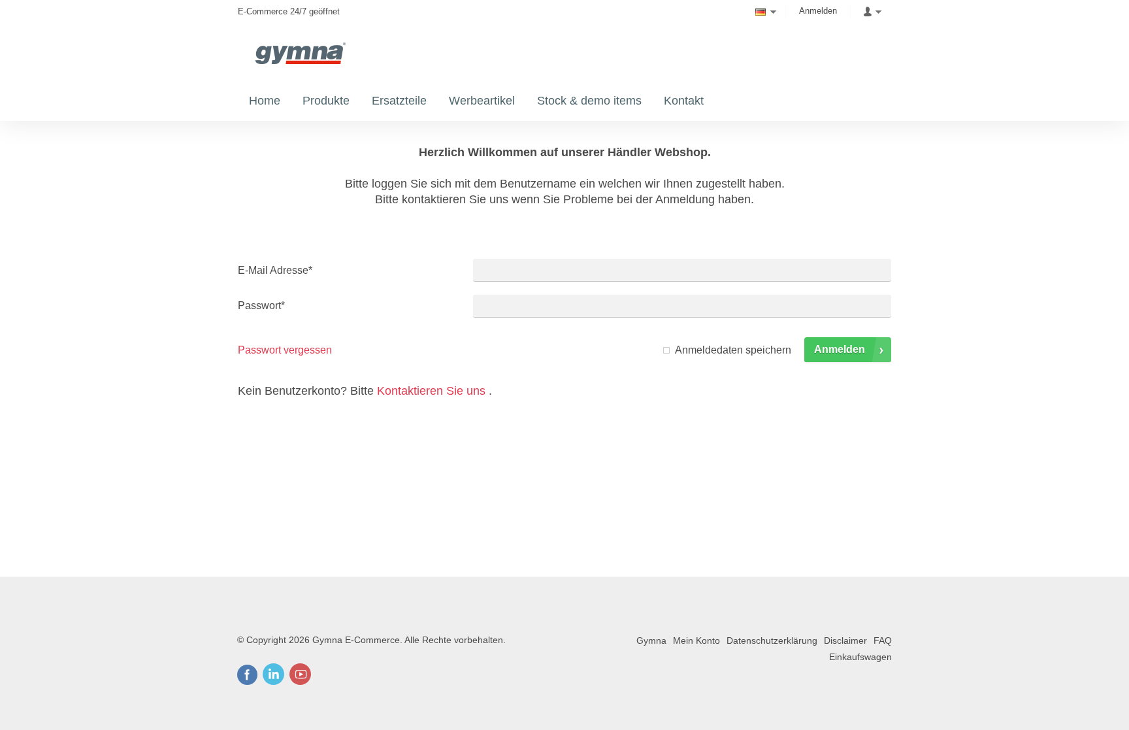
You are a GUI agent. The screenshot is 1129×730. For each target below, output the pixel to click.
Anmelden (818, 11)
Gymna (651, 640)
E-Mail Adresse (275, 270)
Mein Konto (696, 640)
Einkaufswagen (860, 657)
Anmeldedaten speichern (733, 350)
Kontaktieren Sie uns (431, 390)
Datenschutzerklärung (772, 640)
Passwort (261, 305)
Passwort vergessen (285, 350)
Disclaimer (845, 640)
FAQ (883, 640)
